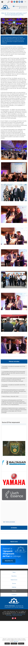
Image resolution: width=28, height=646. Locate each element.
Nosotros (14, 576)
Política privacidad (17, 615)
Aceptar (7, 643)
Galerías (14, 587)
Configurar (13, 643)
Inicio (14, 572)
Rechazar (21, 643)
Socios (14, 583)
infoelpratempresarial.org (21, 6)
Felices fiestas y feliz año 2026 (10, 396)
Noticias (14, 591)
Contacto (14, 594)
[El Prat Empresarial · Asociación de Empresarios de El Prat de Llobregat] (5, 9)
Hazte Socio (14, 579)
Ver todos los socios (9, 522)
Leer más (16, 641)
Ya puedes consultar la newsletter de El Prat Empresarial (13, 367)
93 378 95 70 (24, 8)
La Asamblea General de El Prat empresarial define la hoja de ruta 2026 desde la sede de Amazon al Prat (13, 373)
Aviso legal (9, 615)
